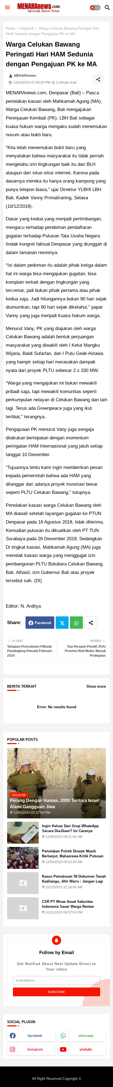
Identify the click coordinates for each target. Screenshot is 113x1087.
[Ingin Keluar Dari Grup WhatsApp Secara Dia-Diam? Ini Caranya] (23, 833)
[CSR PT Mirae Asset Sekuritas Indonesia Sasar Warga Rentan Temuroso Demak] (23, 908)
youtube (86, 1049)
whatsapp (85, 1036)
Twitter (62, 622)
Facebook (43, 623)
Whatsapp (76, 622)
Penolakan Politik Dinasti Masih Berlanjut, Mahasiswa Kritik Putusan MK (72, 856)
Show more (96, 686)
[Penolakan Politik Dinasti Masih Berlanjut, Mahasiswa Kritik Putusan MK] (23, 858)
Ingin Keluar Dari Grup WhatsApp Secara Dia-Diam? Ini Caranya (70, 828)
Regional (27, 28)
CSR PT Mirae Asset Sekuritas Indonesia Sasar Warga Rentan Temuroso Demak (68, 907)
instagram (35, 1049)
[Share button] (90, 622)
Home (10, 28)
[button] (95, 7)
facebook (35, 1036)
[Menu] (7, 7)
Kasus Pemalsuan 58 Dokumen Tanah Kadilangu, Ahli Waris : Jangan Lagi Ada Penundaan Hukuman (74, 881)
